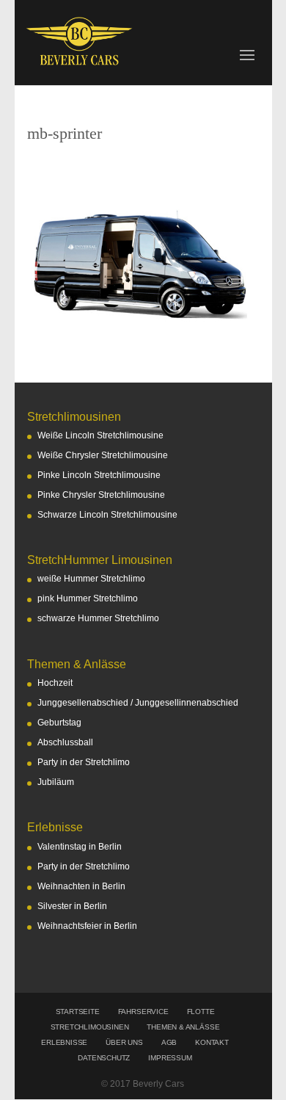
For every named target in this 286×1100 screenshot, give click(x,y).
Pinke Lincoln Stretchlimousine (99, 475)
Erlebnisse (64, 1042)
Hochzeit (55, 683)
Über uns (124, 1042)
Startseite (78, 1011)
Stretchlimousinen (90, 1027)
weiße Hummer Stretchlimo (91, 578)
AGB (169, 1042)
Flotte (201, 1011)
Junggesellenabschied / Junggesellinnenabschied (137, 703)
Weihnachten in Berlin (81, 886)
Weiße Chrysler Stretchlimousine (102, 455)
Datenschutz (104, 1058)
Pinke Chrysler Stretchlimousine (101, 495)
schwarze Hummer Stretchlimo (98, 618)
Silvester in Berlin (72, 906)
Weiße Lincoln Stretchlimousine (100, 435)
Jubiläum (55, 782)
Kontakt (212, 1042)
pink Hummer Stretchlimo (87, 598)
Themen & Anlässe (183, 1027)
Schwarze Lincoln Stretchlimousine (107, 515)
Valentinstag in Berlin (79, 847)
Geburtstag (59, 722)
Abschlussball (65, 742)
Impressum (169, 1058)
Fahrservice (143, 1011)
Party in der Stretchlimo (83, 762)
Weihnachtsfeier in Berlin (87, 926)
